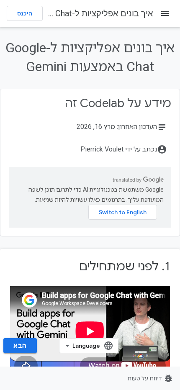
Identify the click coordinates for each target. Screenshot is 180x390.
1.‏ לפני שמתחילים (124, 266)
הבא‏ (20, 345)
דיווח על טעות (150, 378)
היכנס (24, 13)
